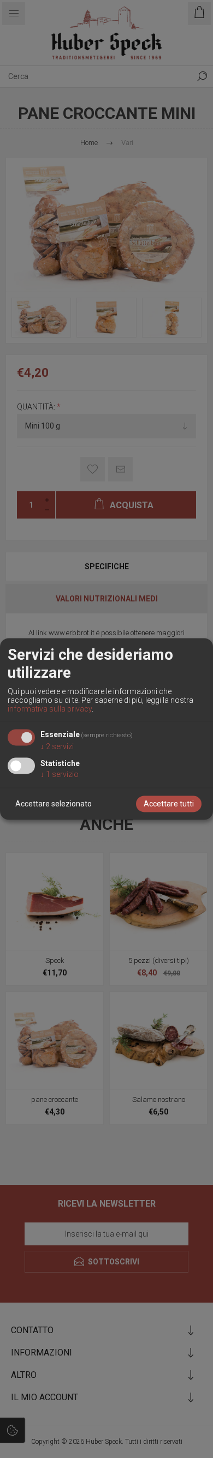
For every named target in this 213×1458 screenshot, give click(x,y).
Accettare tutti (169, 804)
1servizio (59, 774)
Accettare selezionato (53, 804)
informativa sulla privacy (50, 708)
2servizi (57, 747)
